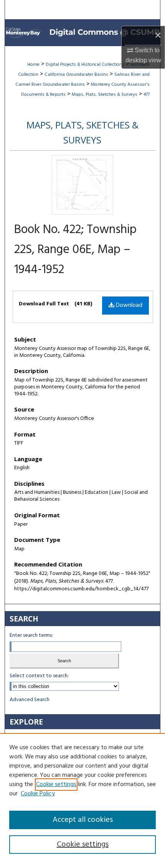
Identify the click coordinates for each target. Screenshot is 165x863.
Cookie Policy (38, 794)
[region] (82, 798)
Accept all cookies (83, 820)
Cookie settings (56, 785)
